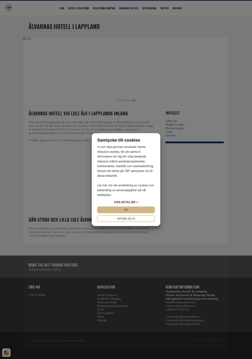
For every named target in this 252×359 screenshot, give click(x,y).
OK (126, 209)
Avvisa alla (126, 218)
